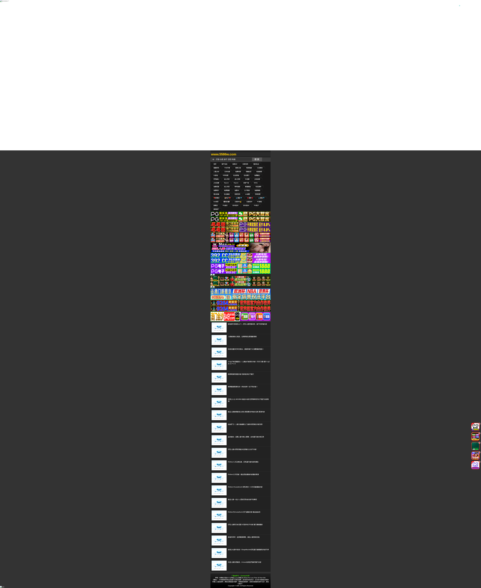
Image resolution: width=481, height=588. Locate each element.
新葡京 (216, 205)
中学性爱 (225, 175)
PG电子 (256, 205)
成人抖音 (227, 179)
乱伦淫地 (236, 175)
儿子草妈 (247, 190)
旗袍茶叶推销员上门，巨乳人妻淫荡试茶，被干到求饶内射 (247, 324)
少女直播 (216, 183)
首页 (215, 164)
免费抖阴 (238, 171)
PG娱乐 (225, 205)
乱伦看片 (246, 175)
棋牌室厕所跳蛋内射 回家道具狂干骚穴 (241, 374)
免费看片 (216, 190)
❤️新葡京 (216, 198)
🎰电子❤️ (227, 198)
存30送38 (235, 205)
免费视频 (227, 190)
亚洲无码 (237, 194)
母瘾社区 (248, 171)
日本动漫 (227, 171)
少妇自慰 (257, 179)
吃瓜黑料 (258, 186)
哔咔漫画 (237, 186)
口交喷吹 (260, 168)
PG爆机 (259, 201)
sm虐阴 (247, 194)
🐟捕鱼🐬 (239, 198)
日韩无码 (245, 164)
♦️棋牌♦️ (250, 198)
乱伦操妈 (227, 194)
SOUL (256, 183)
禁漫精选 (248, 186)
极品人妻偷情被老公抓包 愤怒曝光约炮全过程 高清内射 (246, 412)
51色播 (247, 179)
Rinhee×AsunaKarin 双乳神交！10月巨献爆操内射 (245, 487)
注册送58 (249, 201)
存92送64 (246, 205)
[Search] (268, 154)
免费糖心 (257, 175)
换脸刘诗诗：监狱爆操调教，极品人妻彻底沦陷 (244, 537)
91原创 (216, 175)
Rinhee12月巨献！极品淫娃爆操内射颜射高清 (243, 474)
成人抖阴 (237, 179)
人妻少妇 (216, 171)
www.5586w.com (223, 154)
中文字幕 (227, 168)
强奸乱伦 (256, 164)
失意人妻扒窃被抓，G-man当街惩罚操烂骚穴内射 (244, 562)
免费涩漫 (216, 186)
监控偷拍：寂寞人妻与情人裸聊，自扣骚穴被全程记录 (246, 437)
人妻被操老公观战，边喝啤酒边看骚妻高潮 (242, 336)
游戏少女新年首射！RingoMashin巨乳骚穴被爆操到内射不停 (248, 550)
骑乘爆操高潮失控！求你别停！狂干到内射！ (243, 387)
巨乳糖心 (216, 179)
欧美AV (235, 164)
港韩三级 (238, 168)
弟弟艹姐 (246, 183)
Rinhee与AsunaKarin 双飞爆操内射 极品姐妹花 (244, 512)
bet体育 (216, 201)
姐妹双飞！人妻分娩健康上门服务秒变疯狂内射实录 (245, 424)
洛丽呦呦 (257, 190)
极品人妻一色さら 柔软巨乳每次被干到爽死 (242, 499)
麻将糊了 (216, 209)
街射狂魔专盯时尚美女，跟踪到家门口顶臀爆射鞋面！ (246, 349)
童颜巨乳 (216, 168)
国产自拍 (224, 164)
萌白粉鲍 (216, 194)
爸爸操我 (259, 171)
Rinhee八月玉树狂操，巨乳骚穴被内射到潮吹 (243, 462)
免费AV (237, 190)
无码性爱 (257, 194)
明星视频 (249, 168)
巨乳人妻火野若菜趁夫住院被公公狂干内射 (242, 449)
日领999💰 (238, 201)
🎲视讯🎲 (226, 201)
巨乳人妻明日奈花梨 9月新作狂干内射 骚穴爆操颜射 (245, 524)
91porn (226, 183)
